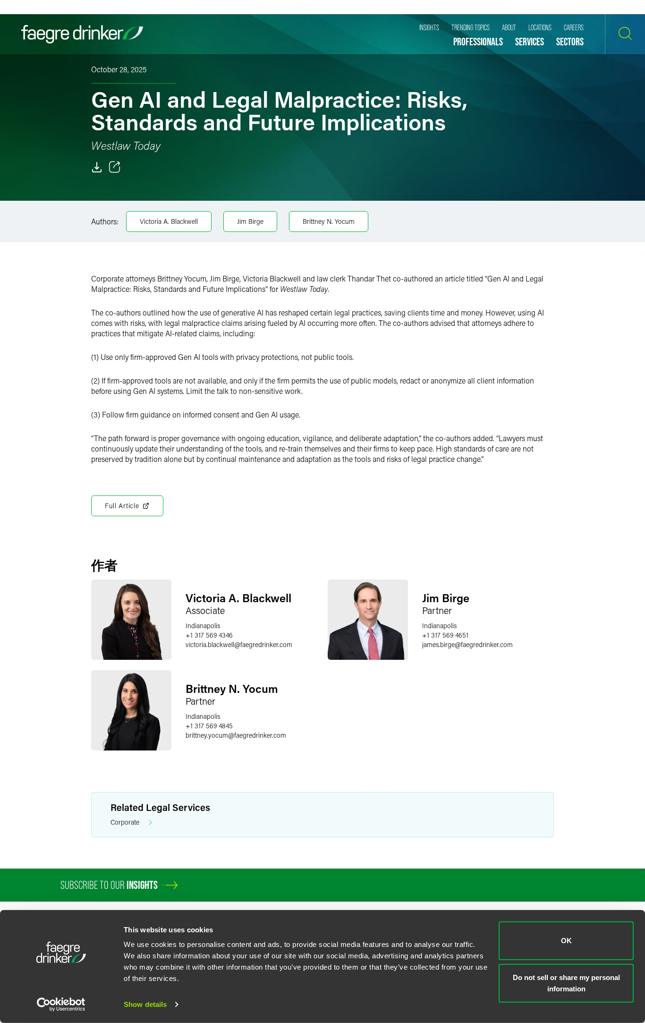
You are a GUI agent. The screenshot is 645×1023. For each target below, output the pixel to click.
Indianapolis (203, 625)
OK (566, 941)
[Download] (97, 167)
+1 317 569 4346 (209, 635)
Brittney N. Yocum (329, 221)
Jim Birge (250, 221)
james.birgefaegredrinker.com (467, 644)
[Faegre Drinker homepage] (82, 34)
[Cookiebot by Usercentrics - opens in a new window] (61, 1004)
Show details (145, 1004)
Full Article (122, 505)
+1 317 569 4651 (445, 635)
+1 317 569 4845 (209, 725)
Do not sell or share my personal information (566, 982)
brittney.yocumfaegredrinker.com (236, 735)
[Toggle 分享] (115, 167)
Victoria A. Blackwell (169, 221)
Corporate (124, 822)
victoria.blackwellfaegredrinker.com (239, 644)
